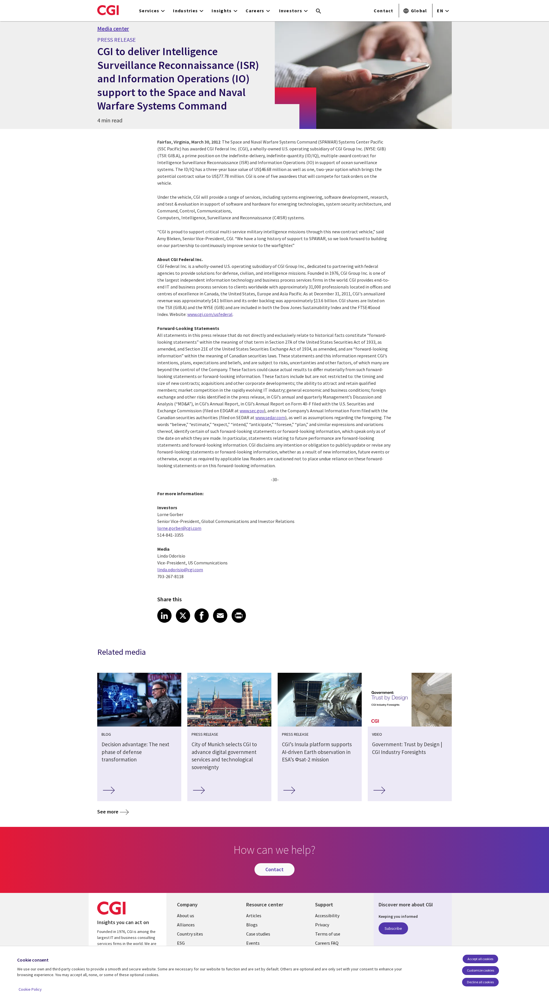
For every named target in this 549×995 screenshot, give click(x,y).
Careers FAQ (327, 943)
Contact (383, 10)
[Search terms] (318, 11)
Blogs (252, 925)
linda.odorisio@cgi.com (180, 569)
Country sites (190, 934)
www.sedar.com (270, 417)
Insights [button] (222, 10)
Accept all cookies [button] (480, 959)
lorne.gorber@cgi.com (179, 528)
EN (440, 10)
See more (107, 811)
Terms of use (327, 934)
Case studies (258, 934)
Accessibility (327, 915)
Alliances (186, 925)
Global (419, 10)
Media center (113, 28)
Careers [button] (255, 10)
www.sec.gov (252, 410)
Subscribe (393, 928)
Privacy (322, 925)
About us (185, 915)
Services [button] (149, 10)
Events (253, 943)
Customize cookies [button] (480, 970)
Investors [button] (291, 10)
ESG (181, 943)
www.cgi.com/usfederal (209, 314)
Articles (253, 915)
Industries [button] (185, 10)
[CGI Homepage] (108, 10)
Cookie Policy (30, 989)
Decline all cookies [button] (480, 982)
